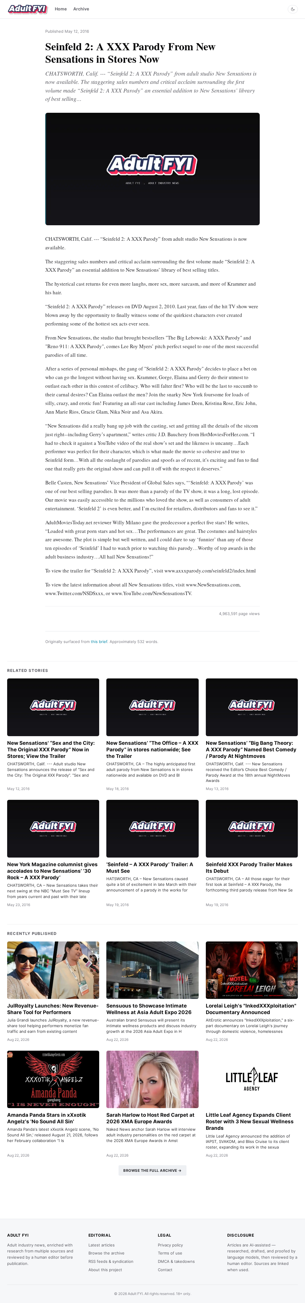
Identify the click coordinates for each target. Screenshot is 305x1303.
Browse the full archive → (152, 1170)
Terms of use (170, 1253)
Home (61, 8)
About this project (105, 1269)
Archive (81, 8)
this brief (99, 641)
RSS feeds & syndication (110, 1261)
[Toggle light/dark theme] (293, 9)
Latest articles (101, 1245)
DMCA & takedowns (176, 1261)
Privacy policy (170, 1245)
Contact (165, 1269)
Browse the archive (106, 1253)
